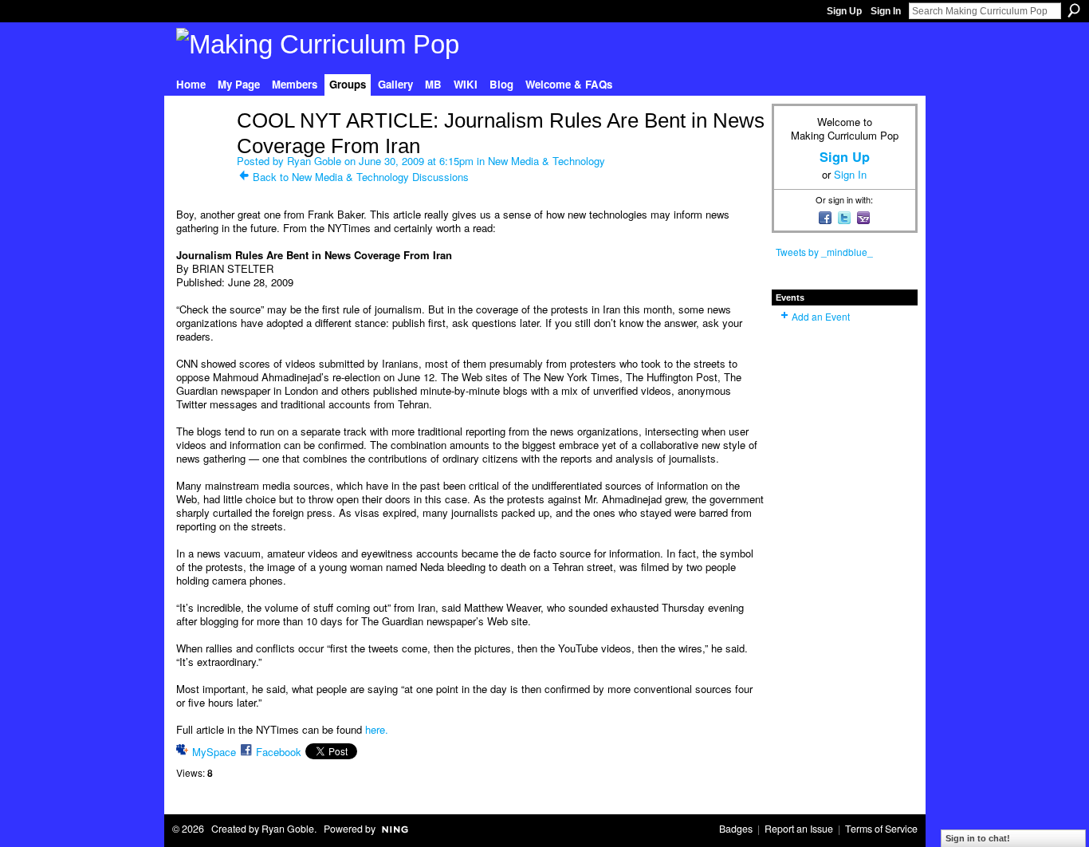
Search (1073, 10)
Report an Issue (799, 828)
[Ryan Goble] (201, 154)
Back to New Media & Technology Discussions (361, 176)
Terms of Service (881, 828)
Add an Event (821, 316)
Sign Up (844, 11)
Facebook (278, 751)
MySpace (214, 751)
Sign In (886, 11)
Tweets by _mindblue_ (824, 251)
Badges (736, 828)
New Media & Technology (546, 160)
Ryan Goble (314, 160)
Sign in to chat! (978, 838)
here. (376, 729)
